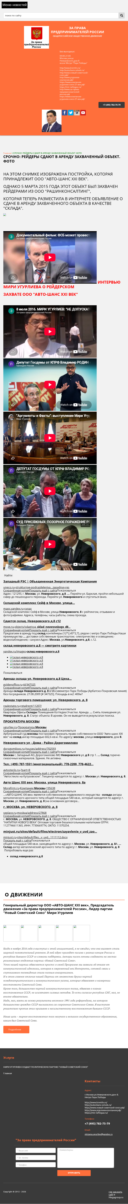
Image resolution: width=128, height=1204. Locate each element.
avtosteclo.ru (11, 770)
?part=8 (25, 770)
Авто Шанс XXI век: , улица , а (44, 782)
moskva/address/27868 (31, 813)
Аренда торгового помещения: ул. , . (45, 700)
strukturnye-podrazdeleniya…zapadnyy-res (42, 587)
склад (28, 608)
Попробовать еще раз (18, 850)
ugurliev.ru (10, 727)
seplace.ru (9, 813)
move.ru (8, 627)
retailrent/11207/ (31, 706)
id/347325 (29, 684)
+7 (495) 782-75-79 (111, 104)
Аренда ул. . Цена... (37, 679)
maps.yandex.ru (13, 608)
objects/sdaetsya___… (42, 627)
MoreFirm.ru (11, 788)
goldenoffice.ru (12, 684)
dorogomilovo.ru (14, 749)
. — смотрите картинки (39, 645)
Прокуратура (32, 727)
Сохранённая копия (16, 590)
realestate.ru (11, 706)
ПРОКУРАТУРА (21, 721)
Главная (7, 153)
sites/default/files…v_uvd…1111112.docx (42, 837)
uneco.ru (9, 587)
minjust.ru (9, 837)
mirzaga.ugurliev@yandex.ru (98, 1134)
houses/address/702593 (41, 749)
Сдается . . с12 (32, 621)
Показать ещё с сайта (43, 590)
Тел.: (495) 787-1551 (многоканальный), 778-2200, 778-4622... (48, 764)
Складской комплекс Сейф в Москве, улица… (39, 603)
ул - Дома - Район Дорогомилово (40, 743)
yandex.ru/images (14, 651)
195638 (50, 788)
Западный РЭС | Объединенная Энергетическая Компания (50, 581)
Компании (32, 788)
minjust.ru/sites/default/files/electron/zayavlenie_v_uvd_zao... (50, 831)
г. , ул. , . (30, 807)
